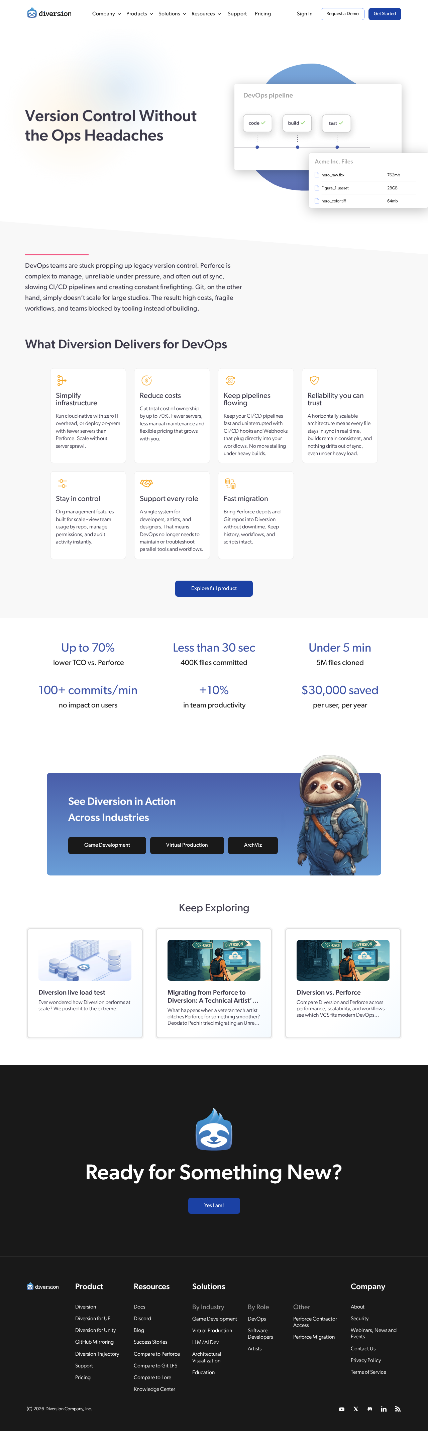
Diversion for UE (92, 1319)
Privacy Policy (366, 1360)
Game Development (107, 845)
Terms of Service (368, 1372)
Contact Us (363, 1349)
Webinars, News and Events (374, 1334)
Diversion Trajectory (97, 1354)
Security (359, 1319)
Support (237, 14)
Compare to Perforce (157, 1354)
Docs (139, 1307)
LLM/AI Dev (205, 1342)
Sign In (305, 14)
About (357, 1307)
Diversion (85, 1307)
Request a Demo (342, 13)
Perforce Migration (314, 1337)
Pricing (263, 14)
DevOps (257, 1319)
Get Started (385, 13)
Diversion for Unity (95, 1330)
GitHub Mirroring (94, 1342)
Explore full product (214, 588)
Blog (139, 1330)
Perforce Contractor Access (315, 1322)
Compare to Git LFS (155, 1366)
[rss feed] (398, 1409)
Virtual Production (187, 845)
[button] (107, 14)
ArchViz (253, 845)
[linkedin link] (384, 1409)
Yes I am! (214, 1205)
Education (203, 1372)
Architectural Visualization (206, 1357)
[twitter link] (342, 1409)
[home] (49, 14)
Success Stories (150, 1342)
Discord (142, 1319)
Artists (254, 1349)
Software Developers (260, 1334)
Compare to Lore (152, 1377)
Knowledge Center (154, 1389)
